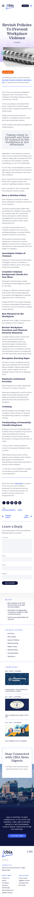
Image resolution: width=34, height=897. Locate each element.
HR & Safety (12, 637)
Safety (20, 510)
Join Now (25, 5)
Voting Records (23, 883)
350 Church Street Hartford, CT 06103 (13, 868)
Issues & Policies (13, 640)
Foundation (5, 883)
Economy (11, 633)
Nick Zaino (19, 484)
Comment (5, 537)
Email (4, 565)
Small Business (13, 653)
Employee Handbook (8, 510)
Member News (13, 650)
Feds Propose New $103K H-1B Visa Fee (18, 618)
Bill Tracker (22, 885)
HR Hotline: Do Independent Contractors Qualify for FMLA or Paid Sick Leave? (18, 612)
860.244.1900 (6, 870)
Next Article (26, 516)
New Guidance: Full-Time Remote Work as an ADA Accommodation (16, 605)
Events (4, 880)
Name (4, 556)
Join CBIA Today (17, 836)
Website (4, 573)
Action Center (23, 878)
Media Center (12, 647)
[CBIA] (10, 6)
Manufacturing (13, 643)
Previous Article (8, 516)
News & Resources (7, 890)
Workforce (11, 656)
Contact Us (5, 878)
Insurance (5, 885)
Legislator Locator (24, 880)
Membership (6, 888)
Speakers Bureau (7, 893)
